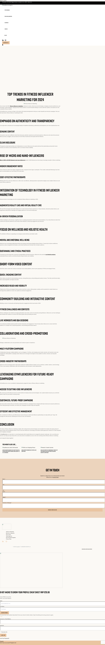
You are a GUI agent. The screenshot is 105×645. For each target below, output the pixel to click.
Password (2, 625)
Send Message (52, 509)
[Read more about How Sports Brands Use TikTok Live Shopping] (28, 447)
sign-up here (56, 477)
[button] (6, 42)
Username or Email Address (5, 618)
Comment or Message (7, 502)
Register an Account (4, 644)
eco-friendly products (50, 254)
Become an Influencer (10, 533)
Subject (4, 497)
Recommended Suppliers (11, 537)
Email (3, 491)
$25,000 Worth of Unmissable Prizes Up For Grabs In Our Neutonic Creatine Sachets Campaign (49, 451)
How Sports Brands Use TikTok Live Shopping (29, 450)
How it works (8, 534)
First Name (2, 606)
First (3, 484)
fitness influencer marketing (16, 106)
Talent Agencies (9, 536)
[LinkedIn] (3, 40)
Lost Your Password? (4, 638)
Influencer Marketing (10, 531)
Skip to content (3, 0)
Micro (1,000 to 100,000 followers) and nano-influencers (12, 160)
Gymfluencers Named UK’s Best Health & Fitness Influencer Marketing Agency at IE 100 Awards (11, 451)
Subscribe (4, 612)
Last (3, 490)
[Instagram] (5, 40)
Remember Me (4, 632)
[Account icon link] (2, 45)
